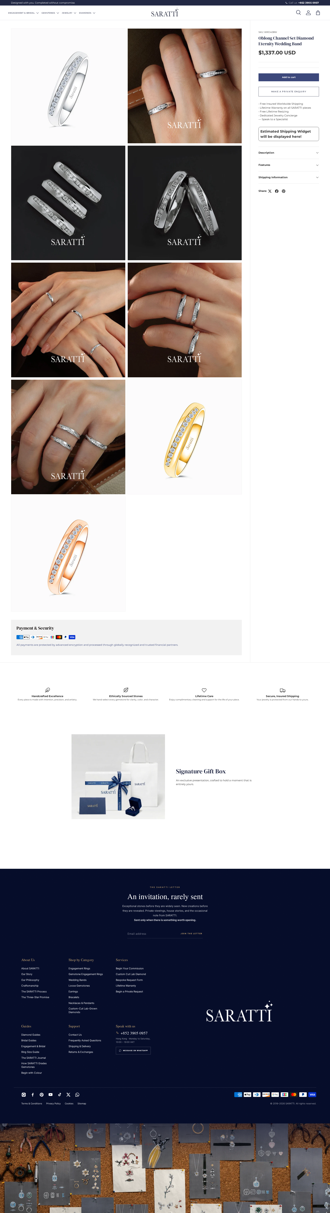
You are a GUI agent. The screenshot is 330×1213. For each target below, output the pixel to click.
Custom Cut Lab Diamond (131, 974)
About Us (28, 959)
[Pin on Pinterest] (283, 191)
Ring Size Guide (30, 1052)
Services (122, 959)
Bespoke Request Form (129, 980)
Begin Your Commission (130, 968)
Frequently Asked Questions (85, 1040)
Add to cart (289, 77)
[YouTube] (50, 1094)
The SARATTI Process (34, 991)
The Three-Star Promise (35, 997)
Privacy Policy (53, 1103)
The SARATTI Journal (33, 1057)
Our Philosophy (30, 980)
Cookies (69, 1103)
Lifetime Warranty (126, 985)
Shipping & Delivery (80, 1046)
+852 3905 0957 (134, 1033)
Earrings (73, 991)
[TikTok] (59, 1094)
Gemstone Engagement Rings (86, 974)
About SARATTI (30, 968)
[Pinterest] (41, 1094)
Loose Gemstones (79, 985)
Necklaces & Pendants (81, 1003)
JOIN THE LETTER (191, 933)
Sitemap (82, 1103)
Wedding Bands (78, 980)
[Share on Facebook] (276, 191)
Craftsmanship (29, 985)
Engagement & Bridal (33, 1046)
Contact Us (75, 1034)
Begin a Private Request (129, 991)
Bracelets (74, 997)
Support (74, 1026)
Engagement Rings (79, 968)
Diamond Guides (30, 1034)
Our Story (26, 974)
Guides (26, 1026)
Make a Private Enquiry (288, 91)
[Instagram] (23, 1094)
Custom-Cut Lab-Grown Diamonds (83, 1010)
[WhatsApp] (77, 1094)
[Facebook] (32, 1094)
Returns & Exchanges (81, 1052)
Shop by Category (81, 959)
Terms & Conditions (31, 1103)
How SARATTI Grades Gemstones (34, 1065)
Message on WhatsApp (135, 1050)
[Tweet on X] (269, 191)
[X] (68, 1094)
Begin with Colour (31, 1072)
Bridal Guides (28, 1040)
